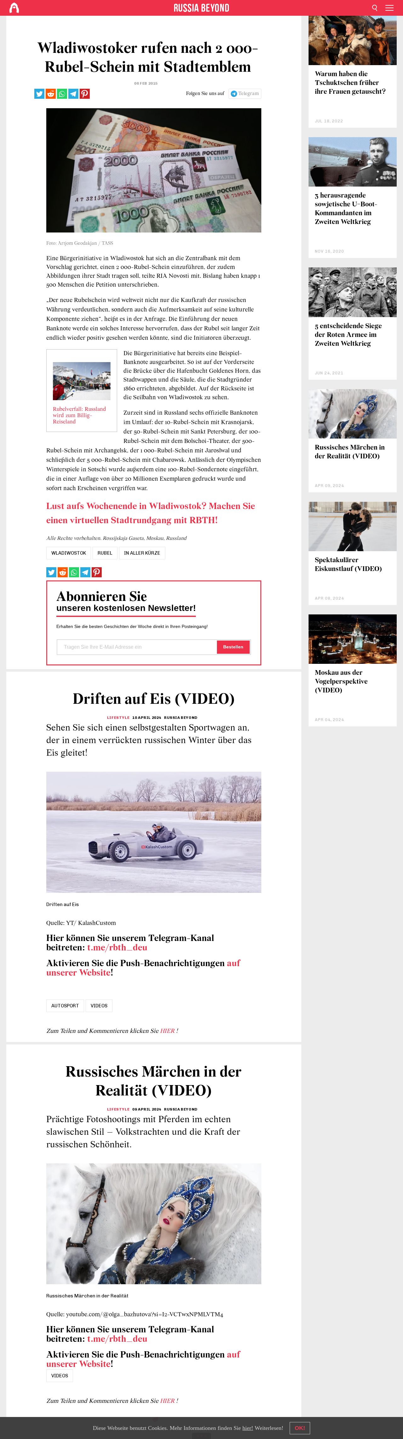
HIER (168, 1031)
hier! (247, 1428)
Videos (99, 1006)
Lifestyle (118, 717)
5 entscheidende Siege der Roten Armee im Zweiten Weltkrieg (348, 335)
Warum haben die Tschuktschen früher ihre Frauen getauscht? (350, 83)
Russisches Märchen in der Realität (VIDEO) (350, 452)
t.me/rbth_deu (117, 948)
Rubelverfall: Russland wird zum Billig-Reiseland (79, 416)
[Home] (14, 8)
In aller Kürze (142, 553)
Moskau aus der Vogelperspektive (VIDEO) (341, 681)
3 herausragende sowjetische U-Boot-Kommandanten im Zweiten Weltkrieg (346, 209)
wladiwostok (68, 553)
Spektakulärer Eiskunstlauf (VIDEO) (348, 565)
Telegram (248, 93)
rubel (105, 553)
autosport (65, 1006)
